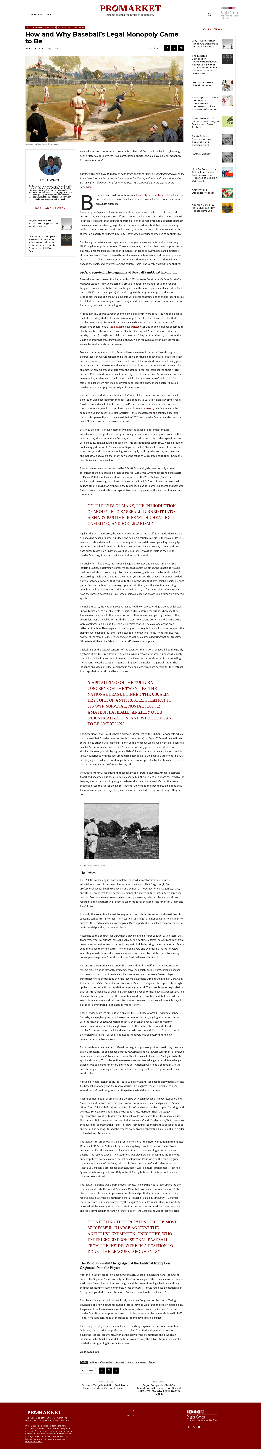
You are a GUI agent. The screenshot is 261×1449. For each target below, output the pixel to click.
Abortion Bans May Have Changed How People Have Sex (203, 207)
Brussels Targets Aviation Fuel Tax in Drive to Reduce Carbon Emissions (105, 1387)
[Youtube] (199, 1427)
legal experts (117, 326)
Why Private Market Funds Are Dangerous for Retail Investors (43, 223)
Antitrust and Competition (41, 28)
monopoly (141, 1362)
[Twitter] (174, 48)
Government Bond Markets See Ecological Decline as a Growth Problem (205, 123)
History (130, 1362)
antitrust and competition (101, 1362)
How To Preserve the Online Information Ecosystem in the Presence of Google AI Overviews (205, 175)
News (81, 28)
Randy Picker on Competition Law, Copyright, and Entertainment (202, 140)
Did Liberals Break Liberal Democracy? (204, 84)
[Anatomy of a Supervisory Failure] (227, 193)
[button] (209, 14)
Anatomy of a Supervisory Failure (203, 191)
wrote (149, 408)
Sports (152, 1362)
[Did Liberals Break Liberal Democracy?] (227, 85)
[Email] (181, 48)
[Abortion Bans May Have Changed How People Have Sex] (227, 208)
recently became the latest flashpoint (159, 195)
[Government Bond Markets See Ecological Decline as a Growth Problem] (227, 121)
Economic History (67, 28)
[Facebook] (167, 48)
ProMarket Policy (33, 1442)
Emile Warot (37, 48)
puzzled (135, 326)
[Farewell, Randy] (227, 157)
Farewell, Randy (201, 153)
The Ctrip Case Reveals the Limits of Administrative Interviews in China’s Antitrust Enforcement (205, 103)
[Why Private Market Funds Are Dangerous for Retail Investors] (66, 224)
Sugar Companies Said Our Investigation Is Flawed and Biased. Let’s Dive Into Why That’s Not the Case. (159, 1389)
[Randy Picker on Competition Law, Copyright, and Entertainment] (227, 139)
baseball (120, 1362)
